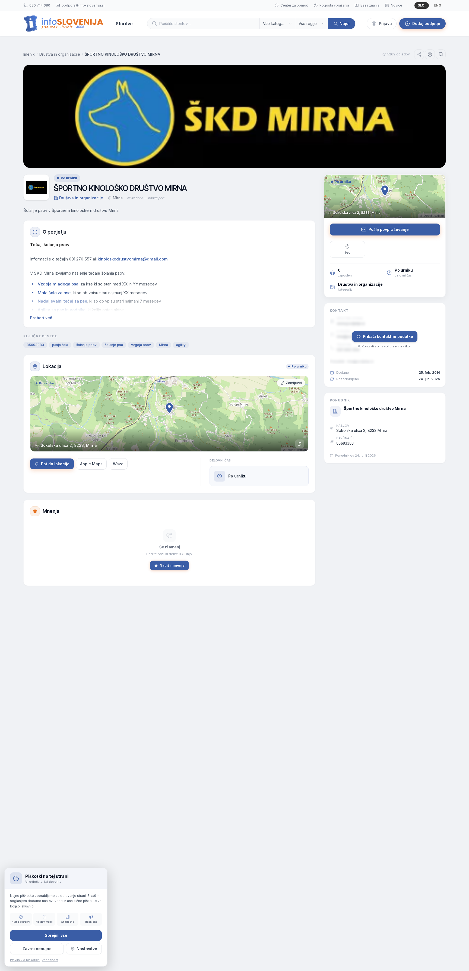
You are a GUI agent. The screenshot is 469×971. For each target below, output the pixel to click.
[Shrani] (441, 54)
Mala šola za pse (54, 292)
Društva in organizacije (59, 54)
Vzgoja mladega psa (58, 284)
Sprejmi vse (56, 935)
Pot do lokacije (55, 463)
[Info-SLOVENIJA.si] (63, 23)
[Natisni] (430, 54)
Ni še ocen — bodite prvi (145, 198)
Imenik (29, 54)
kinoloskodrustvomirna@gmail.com (133, 259)
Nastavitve (87, 948)
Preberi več (41, 317)
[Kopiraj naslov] (299, 443)
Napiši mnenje (172, 565)
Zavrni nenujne (37, 948)
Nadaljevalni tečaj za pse (62, 301)
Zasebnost (50, 960)
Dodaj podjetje (426, 23)
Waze (118, 463)
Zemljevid (294, 383)
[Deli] (419, 54)
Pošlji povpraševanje (389, 229)
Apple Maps (91, 463)
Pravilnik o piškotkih (25, 960)
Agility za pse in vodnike (61, 309)
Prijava (385, 23)
